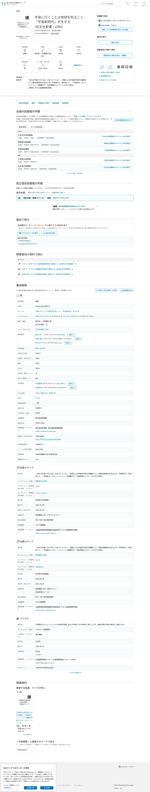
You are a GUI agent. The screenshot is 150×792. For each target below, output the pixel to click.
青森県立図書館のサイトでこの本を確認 (116, 143)
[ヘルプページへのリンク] (26, 37)
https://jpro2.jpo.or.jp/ (44, 662)
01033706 (60, 334)
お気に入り (102, 68)
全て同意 (47, 788)
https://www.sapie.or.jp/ (45, 533)
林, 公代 (38, 343)
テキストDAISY (41, 493)
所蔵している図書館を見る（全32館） (115, 29)
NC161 (38, 398)
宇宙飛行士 (40, 387)
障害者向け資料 (43, 103)
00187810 (67, 338)
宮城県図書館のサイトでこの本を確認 (117, 150)
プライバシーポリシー (64, 785)
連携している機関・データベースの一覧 (87, 116)
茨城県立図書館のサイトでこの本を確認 (116, 160)
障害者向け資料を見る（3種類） (115, 55)
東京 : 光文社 (40, 348)
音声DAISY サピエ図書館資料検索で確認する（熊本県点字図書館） (46, 274)
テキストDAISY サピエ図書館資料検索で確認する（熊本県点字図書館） (48, 264)
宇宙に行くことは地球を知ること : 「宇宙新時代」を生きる (57, 311)
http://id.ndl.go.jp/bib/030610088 (48, 439)
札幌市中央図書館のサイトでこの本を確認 (115, 136)
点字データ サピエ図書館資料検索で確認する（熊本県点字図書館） (46, 269)
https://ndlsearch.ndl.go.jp (46, 431)
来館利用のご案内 (57, 192)
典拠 (70, 335)
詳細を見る (78, 65)
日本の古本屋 (24, 240)
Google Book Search (27, 243)
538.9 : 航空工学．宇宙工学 (46, 393)
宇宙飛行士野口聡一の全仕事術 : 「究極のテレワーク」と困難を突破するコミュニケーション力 (24, 717)
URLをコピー (111, 68)
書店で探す (115, 42)
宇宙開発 (39, 383)
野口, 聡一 (39, 334)
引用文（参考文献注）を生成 (110, 72)
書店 (33, 103)
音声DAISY (39, 567)
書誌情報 (56, 103)
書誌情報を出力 (106, 76)
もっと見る (26, 734)
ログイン (144, 5)
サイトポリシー (79, 785)
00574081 (60, 383)
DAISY (38, 486)
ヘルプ (136, 5)
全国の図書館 (23, 103)
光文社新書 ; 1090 (42, 329)
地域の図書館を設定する (123, 120)
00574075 (62, 387)
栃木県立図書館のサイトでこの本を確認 (116, 167)
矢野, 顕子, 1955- (42, 338)
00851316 (57, 343)
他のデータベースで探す (109, 80)
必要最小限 (30, 788)
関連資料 (65, 103)
